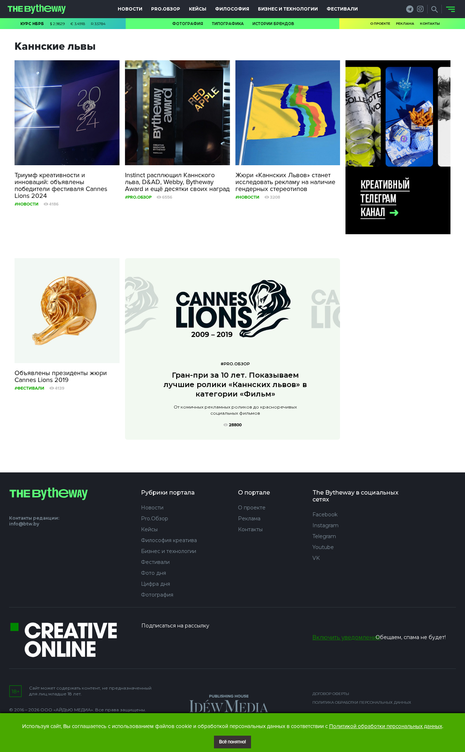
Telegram (324, 536)
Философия (232, 9)
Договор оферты (330, 693)
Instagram (325, 525)
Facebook (324, 514)
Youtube (323, 547)
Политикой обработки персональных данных (385, 726)
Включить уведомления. (346, 637)
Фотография (187, 23)
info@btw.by (24, 524)
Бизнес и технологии (288, 9)
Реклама (405, 23)
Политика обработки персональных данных (361, 702)
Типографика (228, 23)
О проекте (380, 23)
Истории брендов (273, 23)
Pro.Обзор (165, 9)
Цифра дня (155, 584)
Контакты (430, 23)
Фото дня (153, 573)
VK (316, 558)
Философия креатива (169, 540)
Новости (130, 9)
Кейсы (197, 9)
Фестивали (342, 9)
